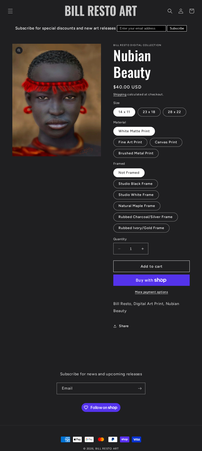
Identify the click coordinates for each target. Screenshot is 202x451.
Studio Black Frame (135, 184)
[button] (10, 11)
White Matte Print (134, 131)
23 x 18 (149, 112)
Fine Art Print (130, 142)
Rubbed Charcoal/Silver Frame (145, 217)
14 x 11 (124, 112)
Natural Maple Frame (136, 206)
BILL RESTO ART (107, 448)
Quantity (120, 239)
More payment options (151, 292)
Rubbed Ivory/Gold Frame (141, 228)
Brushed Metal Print (135, 153)
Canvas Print (166, 142)
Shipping (120, 94)
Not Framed (128, 173)
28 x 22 (174, 112)
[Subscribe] (139, 388)
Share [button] (124, 326)
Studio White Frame (136, 195)
